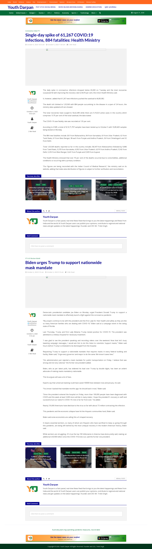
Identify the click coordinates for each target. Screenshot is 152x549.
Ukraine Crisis (71, 2)
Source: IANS (79, 186)
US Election (80, 2)
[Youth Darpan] (30, 20)
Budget (32, 13)
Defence (21, 2)
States (41, 13)
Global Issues (20, 13)
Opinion (62, 2)
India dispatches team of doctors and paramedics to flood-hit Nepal (76, 457)
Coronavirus (29, 31)
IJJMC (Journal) (110, 7)
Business (103, 185)
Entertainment (41, 2)
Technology (84, 13)
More (93, 13)
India (9, 2)
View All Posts (120, 211)
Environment (53, 2)
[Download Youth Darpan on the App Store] (115, 21)
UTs (49, 13)
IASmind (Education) (94, 7)
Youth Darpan (20, 7)
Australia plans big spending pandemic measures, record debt (76, 530)
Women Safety (91, 2)
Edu (34, 2)
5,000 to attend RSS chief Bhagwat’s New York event (41, 458)
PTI (39, 31)
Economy (65, 13)
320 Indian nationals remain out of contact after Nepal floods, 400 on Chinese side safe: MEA (41, 190)
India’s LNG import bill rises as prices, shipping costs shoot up (76, 190)
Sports (74, 13)
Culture (28, 2)
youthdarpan (33, 101)
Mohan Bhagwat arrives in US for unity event (111, 458)
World (15, 2)
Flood (38, 185)
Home (11, 13)
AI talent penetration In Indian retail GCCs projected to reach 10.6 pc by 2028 (111, 190)
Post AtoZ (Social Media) (45, 7)
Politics (57, 13)
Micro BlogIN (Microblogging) (71, 7)
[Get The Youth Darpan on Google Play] (103, 21)
